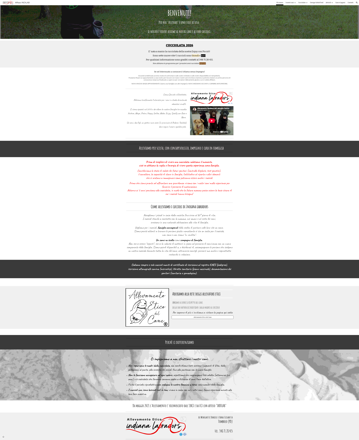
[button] (357, 2)
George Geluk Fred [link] (316, 2)
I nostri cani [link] (290, 2)
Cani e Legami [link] (340, 2)
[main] (179, 22)
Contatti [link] (350, 2)
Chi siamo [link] (279, 2)
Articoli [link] (328, 2)
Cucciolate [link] (302, 2)
